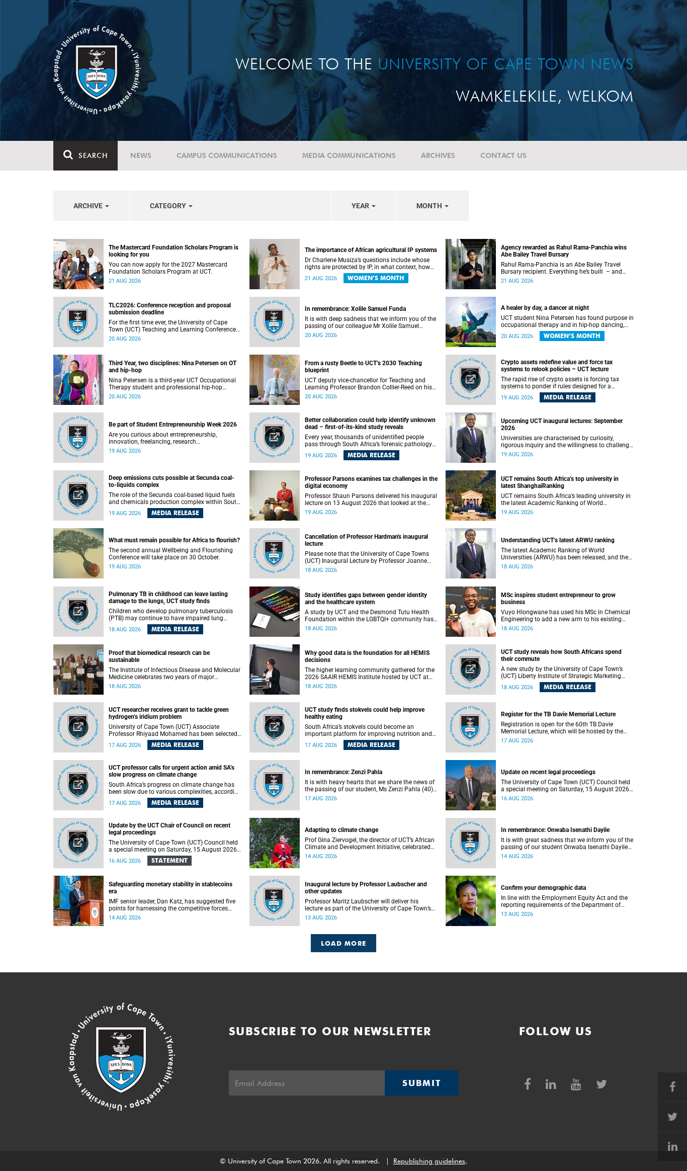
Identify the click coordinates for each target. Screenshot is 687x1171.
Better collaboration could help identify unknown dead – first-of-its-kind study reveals (370, 423)
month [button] (430, 206)
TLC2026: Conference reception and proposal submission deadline (170, 309)
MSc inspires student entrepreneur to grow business (558, 599)
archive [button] (88, 206)
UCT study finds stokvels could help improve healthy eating (364, 713)
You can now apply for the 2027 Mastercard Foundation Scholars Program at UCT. (168, 268)
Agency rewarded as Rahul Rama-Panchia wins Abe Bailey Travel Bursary (564, 251)
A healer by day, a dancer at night (545, 307)
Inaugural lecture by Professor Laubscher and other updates (366, 888)
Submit (421, 1083)
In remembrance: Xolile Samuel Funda (355, 308)
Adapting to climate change (341, 829)
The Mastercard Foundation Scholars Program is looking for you (173, 251)
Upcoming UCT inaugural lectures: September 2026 (562, 424)
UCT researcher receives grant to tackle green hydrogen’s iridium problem (169, 713)
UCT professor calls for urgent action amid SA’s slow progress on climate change (171, 771)
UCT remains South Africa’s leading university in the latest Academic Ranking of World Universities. (566, 499)
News (140, 155)
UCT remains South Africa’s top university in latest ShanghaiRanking (560, 482)
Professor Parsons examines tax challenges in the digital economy (371, 482)
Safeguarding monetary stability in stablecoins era (170, 888)
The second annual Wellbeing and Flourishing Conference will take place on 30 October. (171, 554)
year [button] (361, 206)
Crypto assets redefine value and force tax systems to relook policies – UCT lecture (557, 366)
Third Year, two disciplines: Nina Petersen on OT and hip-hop (172, 367)
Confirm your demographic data (543, 887)
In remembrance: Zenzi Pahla (343, 772)
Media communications (349, 155)
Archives (438, 155)
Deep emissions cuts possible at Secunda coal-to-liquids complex (171, 481)
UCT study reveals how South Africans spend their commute (561, 655)
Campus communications (227, 155)
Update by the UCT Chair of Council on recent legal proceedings (169, 829)
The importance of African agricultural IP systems (371, 250)
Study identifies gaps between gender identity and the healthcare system (366, 599)
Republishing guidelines (429, 1161)
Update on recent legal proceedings (548, 772)
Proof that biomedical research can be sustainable (159, 656)
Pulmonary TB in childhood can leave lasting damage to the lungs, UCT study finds (168, 598)
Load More (344, 943)
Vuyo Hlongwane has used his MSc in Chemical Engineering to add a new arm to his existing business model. (565, 616)
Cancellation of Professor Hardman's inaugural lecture (366, 540)
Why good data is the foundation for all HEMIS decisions (367, 656)
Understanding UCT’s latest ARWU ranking (558, 540)
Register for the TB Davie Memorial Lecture (558, 714)
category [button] (169, 206)
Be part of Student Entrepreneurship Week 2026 (173, 424)
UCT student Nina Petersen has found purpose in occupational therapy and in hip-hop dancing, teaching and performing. (567, 321)
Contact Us (503, 155)
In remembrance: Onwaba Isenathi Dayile (555, 829)
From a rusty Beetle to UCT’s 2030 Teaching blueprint (363, 367)
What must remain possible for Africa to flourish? (174, 540)
